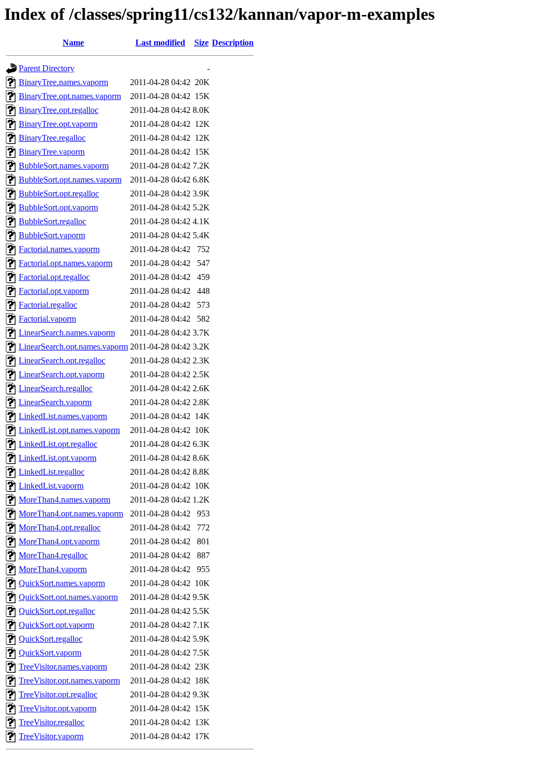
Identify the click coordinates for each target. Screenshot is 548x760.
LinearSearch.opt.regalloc (62, 360)
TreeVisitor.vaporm (51, 736)
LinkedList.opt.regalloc (58, 444)
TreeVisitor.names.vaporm (63, 666)
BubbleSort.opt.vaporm (58, 207)
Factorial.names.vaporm (59, 249)
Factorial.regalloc (48, 304)
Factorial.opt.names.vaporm (65, 263)
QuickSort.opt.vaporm (56, 624)
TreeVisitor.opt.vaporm (57, 708)
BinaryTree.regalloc (52, 137)
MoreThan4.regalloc (53, 555)
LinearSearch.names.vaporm (67, 332)
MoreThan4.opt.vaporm (59, 541)
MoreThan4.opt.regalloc (60, 527)
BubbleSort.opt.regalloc (59, 193)
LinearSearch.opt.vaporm (61, 374)
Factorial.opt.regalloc (54, 277)
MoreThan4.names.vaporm (64, 499)
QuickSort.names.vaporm (62, 583)
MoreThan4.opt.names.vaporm (71, 513)
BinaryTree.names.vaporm (63, 82)
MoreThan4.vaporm (53, 569)
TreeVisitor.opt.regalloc (58, 694)
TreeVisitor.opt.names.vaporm (69, 680)
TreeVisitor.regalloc (52, 722)
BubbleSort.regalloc (52, 221)
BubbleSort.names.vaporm (64, 165)
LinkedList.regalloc (52, 471)
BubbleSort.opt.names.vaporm (70, 179)
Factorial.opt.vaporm (54, 290)
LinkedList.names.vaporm (63, 416)
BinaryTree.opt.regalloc (58, 110)
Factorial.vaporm (47, 318)
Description (233, 42)
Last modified (160, 42)
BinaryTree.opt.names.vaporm (70, 96)
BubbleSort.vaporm (52, 235)
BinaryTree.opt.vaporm (58, 123)
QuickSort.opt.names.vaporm (68, 597)
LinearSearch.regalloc (56, 388)
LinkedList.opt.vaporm (57, 457)
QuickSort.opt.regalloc (57, 610)
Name (73, 42)
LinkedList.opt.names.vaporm (69, 430)
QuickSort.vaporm (50, 652)
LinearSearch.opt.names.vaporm (73, 346)
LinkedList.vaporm (51, 485)
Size (201, 42)
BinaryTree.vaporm (52, 151)
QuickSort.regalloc (50, 638)
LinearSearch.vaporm (55, 402)
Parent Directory (46, 68)
